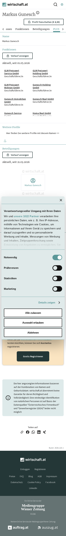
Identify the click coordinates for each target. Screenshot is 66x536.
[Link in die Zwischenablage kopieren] (22, 432)
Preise (12, 476)
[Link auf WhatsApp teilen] (33, 432)
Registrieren (40, 469)
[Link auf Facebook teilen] (27, 432)
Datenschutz (17, 482)
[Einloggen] (62, 4)
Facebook (50, 482)
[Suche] (55, 4)
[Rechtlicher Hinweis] (38, 13)
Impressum (51, 476)
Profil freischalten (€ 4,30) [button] (46, 22)
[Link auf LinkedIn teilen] (39, 432)
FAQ (22, 476)
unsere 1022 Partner (26, 216)
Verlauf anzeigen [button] (20, 55)
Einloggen (25, 469)
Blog (30, 476)
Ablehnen (33, 332)
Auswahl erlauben (33, 322)
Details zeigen (46, 302)
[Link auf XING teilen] (44, 432)
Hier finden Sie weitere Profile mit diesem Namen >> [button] (32, 133)
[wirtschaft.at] (15, 4)
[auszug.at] (48, 529)
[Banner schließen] (61, 200)
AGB (40, 476)
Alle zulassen (33, 312)
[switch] (57, 268)
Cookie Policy (34, 482)
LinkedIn (33, 488)
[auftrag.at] (18, 529)
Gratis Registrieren (33, 356)
